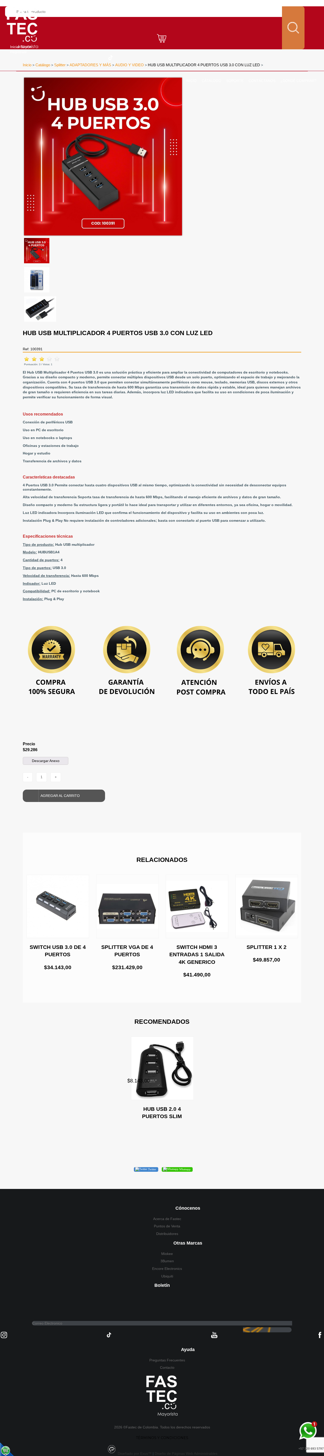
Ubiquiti (167, 1276)
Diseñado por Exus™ (135, 1453)
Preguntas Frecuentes (167, 1360)
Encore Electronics (167, 1269)
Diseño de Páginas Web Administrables (186, 1453)
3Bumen (167, 1261)
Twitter (151, 1169)
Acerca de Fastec (167, 1219)
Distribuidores (167, 1234)
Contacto (167, 1367)
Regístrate (18, 52)
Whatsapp (184, 1169)
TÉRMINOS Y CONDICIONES (162, 1438)
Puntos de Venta (167, 1226)
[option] (103, 156)
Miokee (167, 1254)
